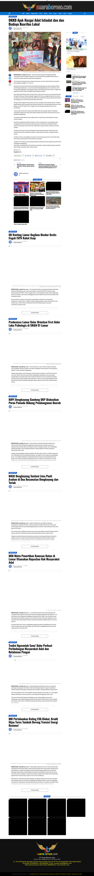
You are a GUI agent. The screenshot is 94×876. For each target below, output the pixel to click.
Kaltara (60, 13)
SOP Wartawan (62, 874)
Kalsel (40, 13)
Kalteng (45, 13)
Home (23, 13)
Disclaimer (68, 874)
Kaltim (50, 13)
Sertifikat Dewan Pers (34, 874)
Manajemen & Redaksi (54, 874)
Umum (23, 160)
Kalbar (55, 13)
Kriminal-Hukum (34, 13)
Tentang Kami (74, 874)
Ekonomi (27, 13)
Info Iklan (80, 874)
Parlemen (70, 13)
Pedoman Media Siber (44, 874)
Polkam (64, 13)
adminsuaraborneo (18, 28)
